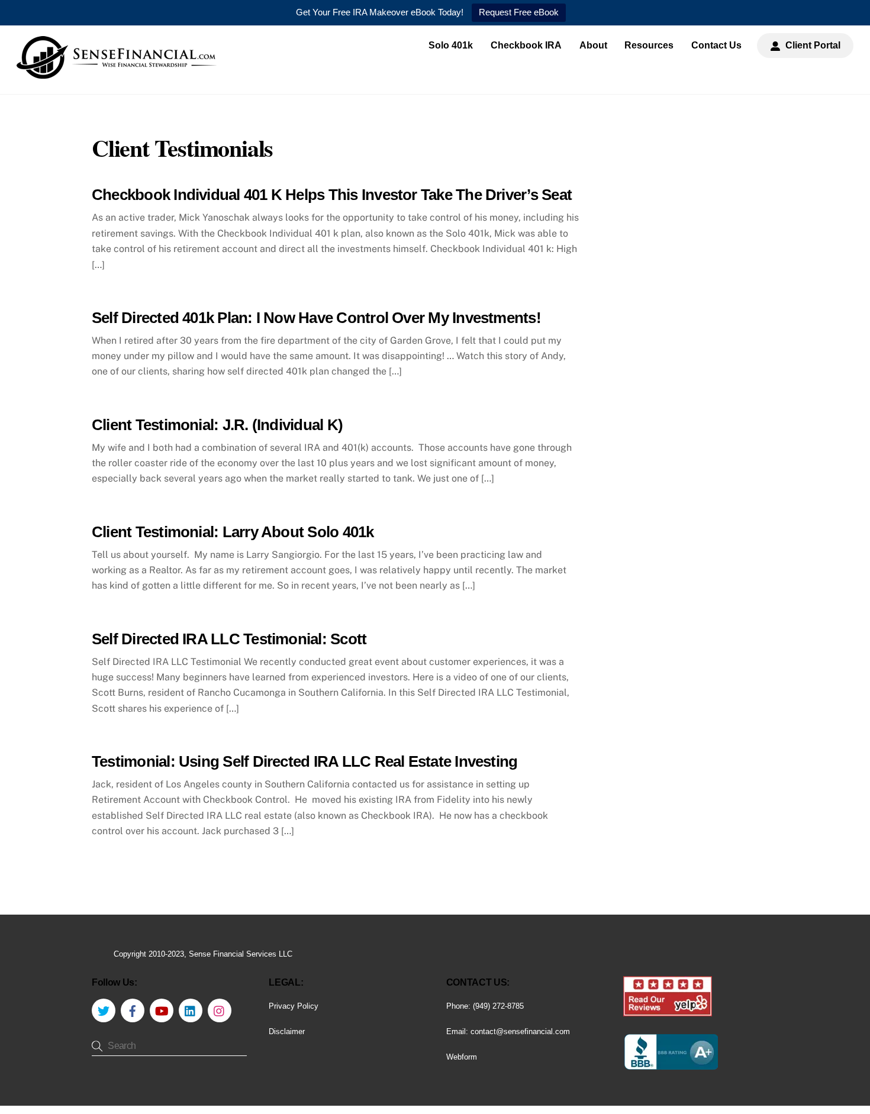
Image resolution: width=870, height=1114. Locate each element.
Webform (461, 1056)
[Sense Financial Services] (117, 73)
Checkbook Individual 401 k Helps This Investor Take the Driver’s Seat (332, 194)
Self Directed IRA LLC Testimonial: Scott (229, 639)
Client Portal (811, 45)
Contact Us (716, 45)
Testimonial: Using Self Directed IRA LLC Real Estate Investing (304, 761)
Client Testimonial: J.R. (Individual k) (217, 424)
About (593, 45)
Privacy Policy (293, 1006)
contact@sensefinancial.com (520, 1031)
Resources (649, 45)
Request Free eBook (519, 12)
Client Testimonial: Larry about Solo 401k (233, 532)
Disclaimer (287, 1031)
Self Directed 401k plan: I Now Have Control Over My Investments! (316, 317)
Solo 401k (450, 45)
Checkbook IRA (526, 45)
